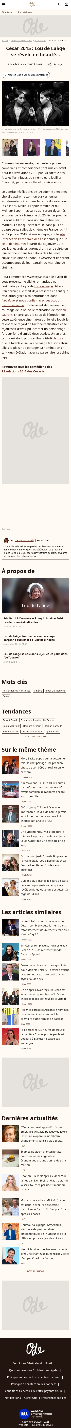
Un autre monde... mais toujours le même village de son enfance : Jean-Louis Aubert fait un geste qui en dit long (43, 838)
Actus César (40, 40)
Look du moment (55, 690)
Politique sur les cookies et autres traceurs (33, 1377)
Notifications (13, 1398)
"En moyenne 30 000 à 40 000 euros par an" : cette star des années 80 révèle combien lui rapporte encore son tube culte (43, 789)
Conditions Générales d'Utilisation (34, 1363)
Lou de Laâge (43, 286)
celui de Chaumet (14, 244)
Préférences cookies (53, 1398)
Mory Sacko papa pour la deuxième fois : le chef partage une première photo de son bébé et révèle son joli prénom (43, 765)
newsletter (67, 4)
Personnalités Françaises (16, 690)
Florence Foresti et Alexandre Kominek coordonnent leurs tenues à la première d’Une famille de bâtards (45, 1014)
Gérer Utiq (30, 1398)
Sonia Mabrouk (11, 725)
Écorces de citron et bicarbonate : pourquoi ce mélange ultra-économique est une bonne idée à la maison (43, 1158)
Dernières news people (21, 40)
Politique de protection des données (33, 1384)
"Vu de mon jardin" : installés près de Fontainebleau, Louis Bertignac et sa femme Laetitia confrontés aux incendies (44, 862)
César (6, 696)
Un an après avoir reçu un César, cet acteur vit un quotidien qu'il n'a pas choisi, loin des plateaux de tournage (44, 994)
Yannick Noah (10, 731)
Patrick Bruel (10, 720)
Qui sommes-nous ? (21, 1370)
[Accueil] (32, 4)
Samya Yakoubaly (24, 540)
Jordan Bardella (53, 725)
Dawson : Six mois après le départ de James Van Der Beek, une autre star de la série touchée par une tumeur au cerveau (45, 1182)
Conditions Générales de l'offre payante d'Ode (34, 1391)
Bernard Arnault (32, 725)
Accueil (5, 40)
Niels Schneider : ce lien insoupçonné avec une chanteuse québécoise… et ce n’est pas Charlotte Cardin (45, 1254)
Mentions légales (48, 1370)
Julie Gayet (53, 731)
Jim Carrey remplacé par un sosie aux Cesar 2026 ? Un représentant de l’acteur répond (44, 950)
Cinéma (38, 690)
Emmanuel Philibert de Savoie (37, 720)
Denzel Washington (32, 731)
